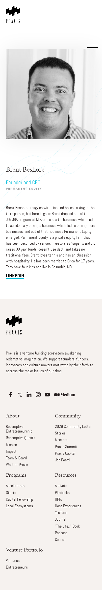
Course (60, 540)
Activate (61, 486)
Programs (16, 475)
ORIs (58, 500)
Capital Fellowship (19, 500)
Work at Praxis (17, 465)
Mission (11, 445)
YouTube (61, 513)
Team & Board (16, 458)
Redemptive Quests (20, 438)
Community (68, 416)
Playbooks (62, 493)
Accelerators (15, 486)
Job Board (62, 460)
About (13, 416)
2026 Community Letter (73, 427)
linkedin (15, 276)
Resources (65, 475)
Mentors (61, 440)
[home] (14, 11)
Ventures (13, 561)
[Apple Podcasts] (10, 394)
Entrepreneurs (17, 568)
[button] (92, 25)
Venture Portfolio (24, 550)
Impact (11, 452)
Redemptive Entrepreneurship (19, 429)
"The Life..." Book (67, 527)
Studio (11, 493)
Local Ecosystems (19, 506)
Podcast (61, 533)
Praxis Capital (65, 454)
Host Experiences (68, 506)
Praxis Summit (66, 447)
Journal (60, 520)
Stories (60, 433)
